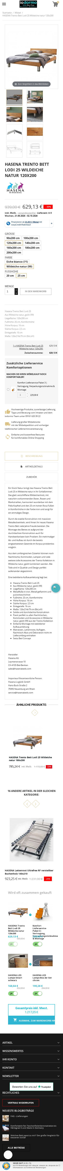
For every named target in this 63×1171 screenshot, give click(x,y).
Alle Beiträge (16, 1147)
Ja (36, 944)
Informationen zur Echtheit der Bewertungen (29, 1167)
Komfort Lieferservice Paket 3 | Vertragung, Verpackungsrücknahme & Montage (36, 386)
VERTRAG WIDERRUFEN (21, 1102)
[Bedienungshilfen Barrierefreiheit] (8, 1154)
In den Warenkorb (35, 291)
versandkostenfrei (27, 212)
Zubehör (31, 476)
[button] (28, 712)
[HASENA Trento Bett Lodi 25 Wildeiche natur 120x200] (14, 98)
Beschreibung (33, 456)
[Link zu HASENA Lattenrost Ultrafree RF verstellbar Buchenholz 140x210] (31, 839)
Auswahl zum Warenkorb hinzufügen (36, 1020)
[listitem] (31, 743)
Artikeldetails (34, 466)
